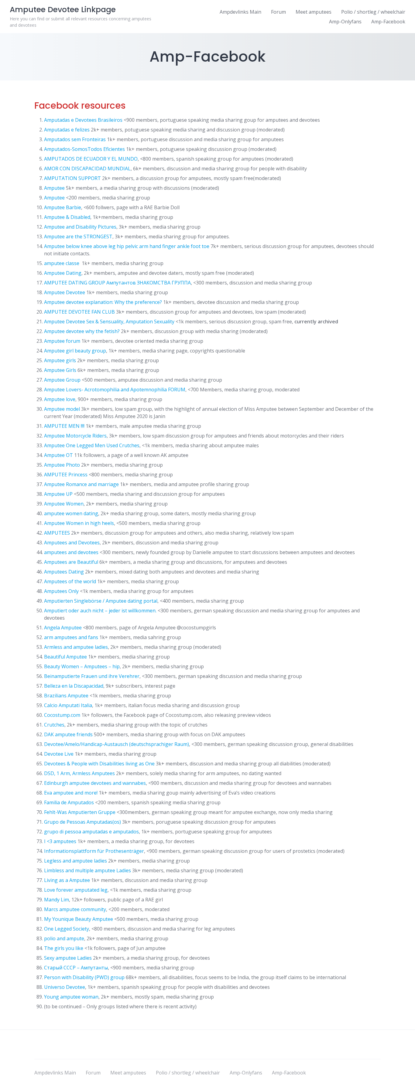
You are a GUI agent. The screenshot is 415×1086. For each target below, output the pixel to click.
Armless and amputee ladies (76, 647)
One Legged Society (66, 928)
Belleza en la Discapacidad (73, 686)
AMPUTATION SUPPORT (72, 178)
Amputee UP (58, 494)
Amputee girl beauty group (75, 350)
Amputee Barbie (62, 207)
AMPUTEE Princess (65, 474)
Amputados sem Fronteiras (75, 139)
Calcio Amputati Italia (68, 705)
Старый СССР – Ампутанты (76, 967)
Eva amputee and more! (71, 792)
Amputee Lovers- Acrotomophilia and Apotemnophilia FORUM (114, 389)
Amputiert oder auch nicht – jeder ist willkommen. (100, 610)
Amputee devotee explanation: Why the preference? (103, 302)
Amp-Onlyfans (345, 21)
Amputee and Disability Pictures (80, 226)
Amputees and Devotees (72, 542)
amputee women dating (71, 513)
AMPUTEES (57, 532)
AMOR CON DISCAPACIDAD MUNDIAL (87, 168)
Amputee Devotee (64, 292)
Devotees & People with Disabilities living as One (99, 763)
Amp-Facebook (388, 21)
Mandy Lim (56, 899)
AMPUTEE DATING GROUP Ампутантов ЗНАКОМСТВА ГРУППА (117, 282)
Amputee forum (62, 341)
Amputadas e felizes (67, 129)
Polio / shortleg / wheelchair (373, 12)
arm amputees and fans (71, 637)
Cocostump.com (62, 715)
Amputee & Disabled (67, 217)
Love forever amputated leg (76, 890)
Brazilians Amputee (66, 695)
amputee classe (62, 263)
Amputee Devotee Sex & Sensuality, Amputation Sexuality (109, 321)
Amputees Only (61, 591)
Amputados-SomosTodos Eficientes (84, 149)
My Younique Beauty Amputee (78, 919)
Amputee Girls (60, 370)
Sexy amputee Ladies (68, 958)
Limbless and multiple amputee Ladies (87, 870)
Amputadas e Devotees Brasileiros (83, 120)
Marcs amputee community (75, 909)
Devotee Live (59, 754)
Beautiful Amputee (65, 656)
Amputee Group (62, 379)
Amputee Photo (62, 464)
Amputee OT (58, 455)
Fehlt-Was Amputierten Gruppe (79, 812)
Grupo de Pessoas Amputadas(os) (82, 822)
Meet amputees (313, 12)
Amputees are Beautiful (71, 562)
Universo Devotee (64, 987)
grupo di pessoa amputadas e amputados (91, 831)
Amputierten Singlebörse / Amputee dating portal (100, 600)
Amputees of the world (70, 581)
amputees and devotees (71, 552)
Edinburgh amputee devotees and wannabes (95, 783)
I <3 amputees (60, 841)
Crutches (54, 724)
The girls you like (63, 948)
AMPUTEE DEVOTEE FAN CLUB (79, 311)
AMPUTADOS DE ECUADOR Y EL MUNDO (91, 158)
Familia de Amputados (69, 802)
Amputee (54, 188)
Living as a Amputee (67, 880)
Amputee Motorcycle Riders (75, 435)
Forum (278, 12)
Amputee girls (60, 360)
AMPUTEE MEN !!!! (64, 426)
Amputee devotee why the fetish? (82, 331)
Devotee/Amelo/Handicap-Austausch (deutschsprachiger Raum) (116, 744)
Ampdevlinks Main (240, 12)
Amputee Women (64, 503)
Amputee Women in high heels (79, 523)
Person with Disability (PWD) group (84, 977)
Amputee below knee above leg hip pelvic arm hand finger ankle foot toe (126, 246)
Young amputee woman (71, 996)
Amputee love (59, 399)
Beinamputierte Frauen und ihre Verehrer (91, 676)
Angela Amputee (63, 627)
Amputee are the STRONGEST (78, 236)
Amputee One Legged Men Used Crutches (91, 445)
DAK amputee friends (68, 734)
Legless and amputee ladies (75, 860)
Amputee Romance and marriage (81, 484)
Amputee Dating (62, 273)
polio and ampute (64, 938)
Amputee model (62, 409)
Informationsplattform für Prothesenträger (94, 851)
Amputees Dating (64, 571)
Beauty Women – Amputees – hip (82, 666)
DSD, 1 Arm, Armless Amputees (79, 773)
